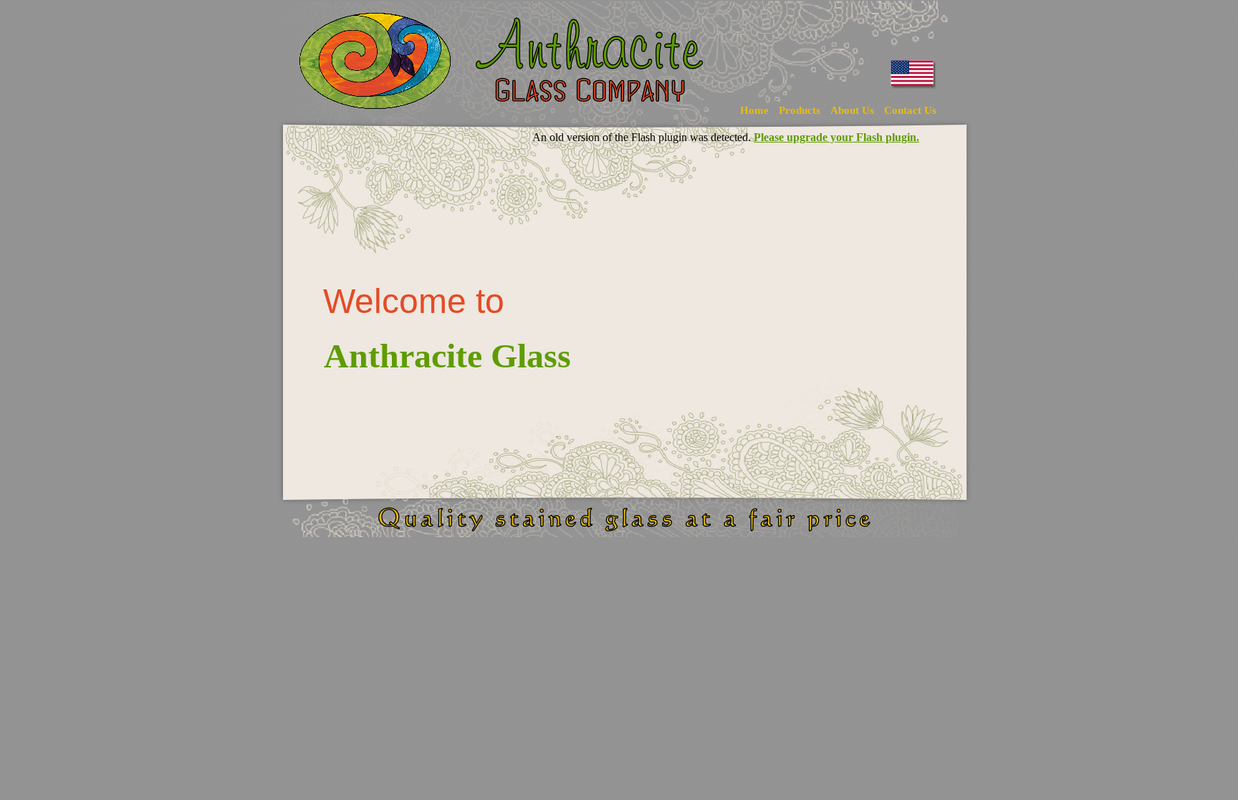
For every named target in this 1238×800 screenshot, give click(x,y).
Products (799, 110)
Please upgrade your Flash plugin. (836, 137)
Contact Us (910, 110)
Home (754, 110)
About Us (852, 110)
